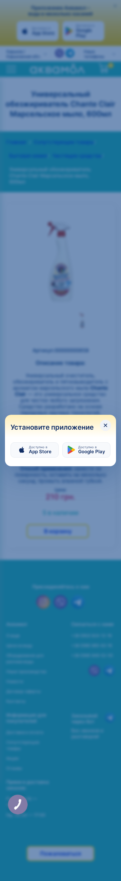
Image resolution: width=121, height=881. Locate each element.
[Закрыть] (105, 425)
